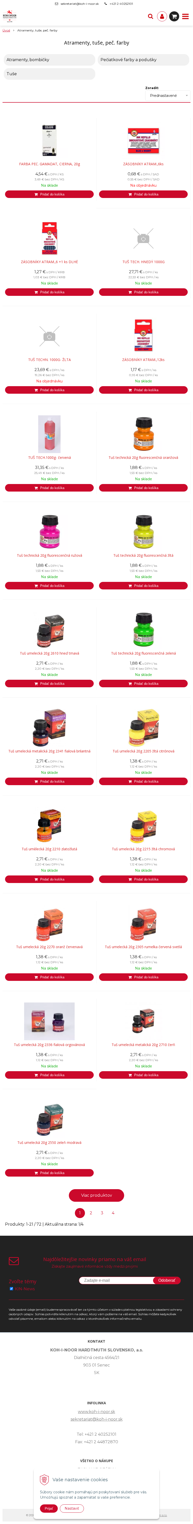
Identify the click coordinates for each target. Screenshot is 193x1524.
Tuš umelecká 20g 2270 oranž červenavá (49, 947)
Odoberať (166, 1280)
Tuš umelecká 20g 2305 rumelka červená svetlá (143, 947)
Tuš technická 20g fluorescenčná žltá (143, 555)
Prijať (49, 1508)
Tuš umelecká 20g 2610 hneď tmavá (49, 653)
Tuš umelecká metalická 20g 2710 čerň (143, 1045)
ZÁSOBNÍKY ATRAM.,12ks (143, 360)
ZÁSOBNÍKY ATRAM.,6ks (143, 164)
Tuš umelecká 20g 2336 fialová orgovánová (49, 1045)
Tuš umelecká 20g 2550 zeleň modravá (49, 1143)
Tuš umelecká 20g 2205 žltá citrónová (143, 751)
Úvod (6, 30)
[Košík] (174, 16)
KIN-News (25, 1289)
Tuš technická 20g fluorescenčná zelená (143, 653)
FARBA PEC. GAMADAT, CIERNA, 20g (49, 164)
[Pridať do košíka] (49, 194)
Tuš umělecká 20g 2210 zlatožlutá (49, 849)
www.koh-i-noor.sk (96, 1411)
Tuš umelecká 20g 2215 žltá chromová (143, 849)
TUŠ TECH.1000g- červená (49, 458)
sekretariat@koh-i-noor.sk (80, 4)
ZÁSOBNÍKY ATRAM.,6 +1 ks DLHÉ (49, 262)
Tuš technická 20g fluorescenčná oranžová (143, 458)
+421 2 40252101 (121, 4)
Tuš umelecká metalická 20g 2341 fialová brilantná (49, 751)
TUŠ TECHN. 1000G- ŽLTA (49, 360)
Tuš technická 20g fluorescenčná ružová (49, 555)
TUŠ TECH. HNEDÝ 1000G (143, 262)
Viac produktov (96, 1195)
